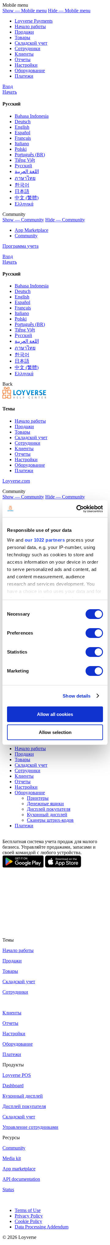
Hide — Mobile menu (69, 10)
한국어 (22, 184)
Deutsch (23, 121)
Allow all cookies (55, 714)
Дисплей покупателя (48, 809)
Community (26, 235)
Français (23, 138)
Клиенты (24, 54)
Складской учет (18, 1116)
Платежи (24, 76)
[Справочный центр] (24, 396)
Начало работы (30, 26)
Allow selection (55, 732)
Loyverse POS (16, 1075)
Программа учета (20, 246)
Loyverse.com (16, 481)
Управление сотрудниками (30, 1127)
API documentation (21, 1179)
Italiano (22, 143)
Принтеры (38, 798)
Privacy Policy (29, 1215)
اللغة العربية (27, 171)
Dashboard (13, 1085)
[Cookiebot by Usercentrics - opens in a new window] (77, 509)
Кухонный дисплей (47, 814)
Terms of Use (28, 1210)
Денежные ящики (45, 803)
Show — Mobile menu (24, 10)
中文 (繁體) (26, 197)
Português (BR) (30, 154)
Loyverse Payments (34, 21)
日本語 (22, 191)
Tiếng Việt (25, 160)
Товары (22, 37)
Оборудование (30, 70)
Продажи (24, 32)
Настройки (26, 65)
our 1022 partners (45, 540)
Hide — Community (65, 219)
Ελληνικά (24, 203)
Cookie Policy (28, 1221)
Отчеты (23, 59)
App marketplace (18, 1168)
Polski (21, 149)
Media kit (11, 1158)
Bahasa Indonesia (32, 116)
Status (8, 1189)
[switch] (94, 633)
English (22, 127)
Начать (9, 91)
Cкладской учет (31, 43)
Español (22, 132)
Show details (76, 695)
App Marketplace (31, 230)
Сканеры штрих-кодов (50, 820)
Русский (23, 165)
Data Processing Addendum (41, 1226)
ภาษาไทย (25, 178)
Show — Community (23, 219)
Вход (7, 86)
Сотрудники (27, 48)
